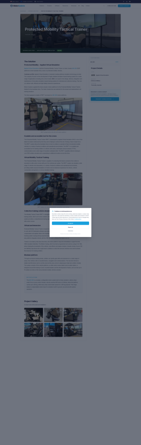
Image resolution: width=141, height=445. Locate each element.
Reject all (70, 227)
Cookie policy (77, 219)
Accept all (70, 223)
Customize (70, 230)
